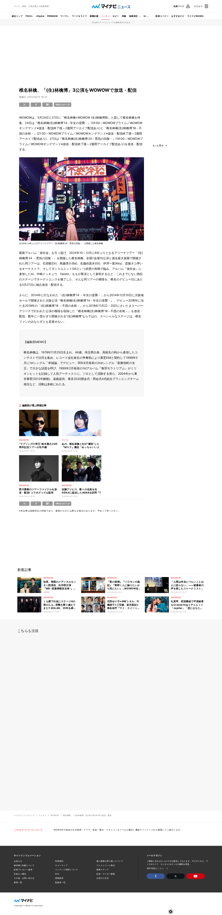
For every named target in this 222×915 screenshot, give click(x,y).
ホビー (116, 16)
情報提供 (59, 878)
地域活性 (133, 16)
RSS (57, 874)
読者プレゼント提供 (23, 869)
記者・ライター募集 (105, 874)
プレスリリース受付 (105, 865)
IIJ (145, 16)
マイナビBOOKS (195, 16)
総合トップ (17, 16)
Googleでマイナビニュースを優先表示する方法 (111, 22)
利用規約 (59, 861)
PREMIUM (52, 16)
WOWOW (55, 815)
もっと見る (158, 145)
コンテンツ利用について (66, 869)
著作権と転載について (24, 865)
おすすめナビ (177, 16)
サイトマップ (61, 865)
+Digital (40, 16)
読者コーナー (162, 16)
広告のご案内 (20, 874)
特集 (124, 16)
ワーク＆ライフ (79, 16)
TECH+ (29, 16)
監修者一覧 (60, 882)
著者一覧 (18, 882)
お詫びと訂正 (102, 878)
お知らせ (18, 861)
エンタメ (105, 16)
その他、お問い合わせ (24, 878)
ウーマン (64, 16)
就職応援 (94, 16)
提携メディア (102, 869)
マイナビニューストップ (24, 815)
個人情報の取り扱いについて (109, 861)
